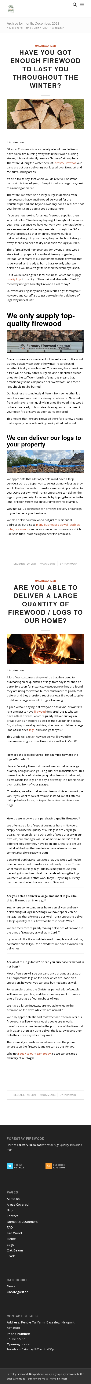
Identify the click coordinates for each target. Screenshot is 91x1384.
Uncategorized (45, 46)
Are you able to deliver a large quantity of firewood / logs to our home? (45, 604)
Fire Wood (14, 1233)
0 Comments (47, 563)
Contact (12, 1216)
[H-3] (45, 649)
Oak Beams (15, 1250)
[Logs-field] (45, 114)
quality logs (14, 279)
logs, (32, 730)
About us (13, 1198)
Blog (10, 1210)
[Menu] (82, 4)
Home (11, 1239)
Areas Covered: (18, 1204)
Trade (11, 1256)
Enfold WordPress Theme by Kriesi (47, 1378)
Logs (10, 1244)
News (11, 1286)
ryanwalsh (70, 563)
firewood (40, 711)
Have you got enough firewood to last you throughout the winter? (45, 69)
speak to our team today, (35, 1053)
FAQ (10, 1227)
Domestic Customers (22, 1221)
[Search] (73, 4)
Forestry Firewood (65, 163)
